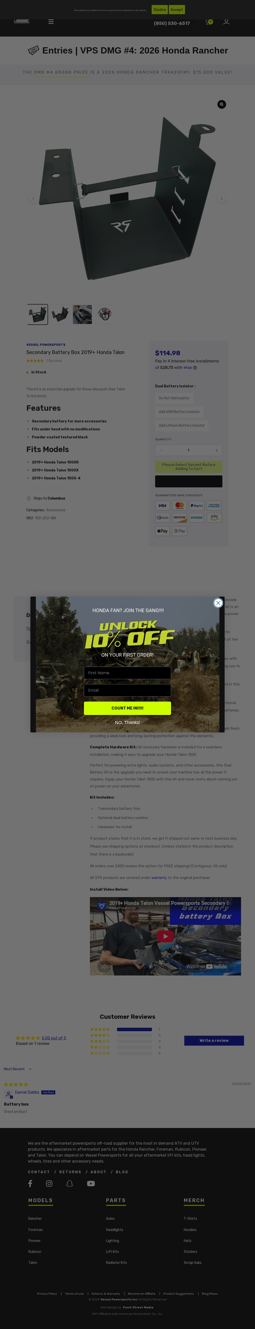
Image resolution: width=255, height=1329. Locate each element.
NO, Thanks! (127, 722)
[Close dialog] (218, 603)
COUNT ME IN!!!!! (127, 708)
